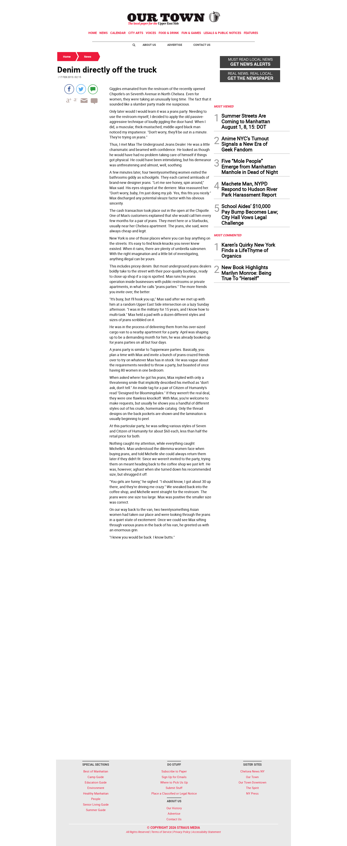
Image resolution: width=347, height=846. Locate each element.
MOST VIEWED (224, 106)
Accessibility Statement (206, 832)
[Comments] (93, 89)
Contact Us (201, 45)
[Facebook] (69, 89)
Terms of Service (161, 832)
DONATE (280, 4)
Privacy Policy (181, 832)
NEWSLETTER (257, 4)
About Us (149, 45)
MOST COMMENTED (227, 235)
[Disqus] (134, 596)
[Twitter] (81, 89)
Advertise (174, 45)
